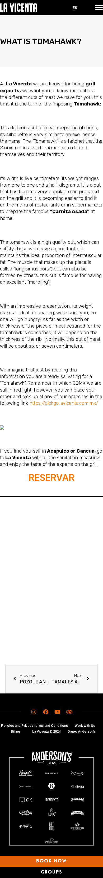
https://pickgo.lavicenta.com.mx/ (63, 403)
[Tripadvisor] (69, 712)
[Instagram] (34, 712)
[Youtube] (57, 712)
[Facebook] (45, 712)
